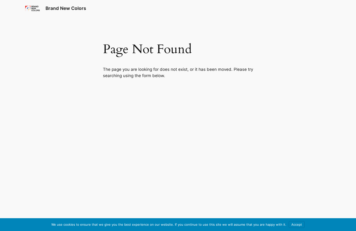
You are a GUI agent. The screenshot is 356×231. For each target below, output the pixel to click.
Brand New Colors (66, 8)
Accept (296, 224)
